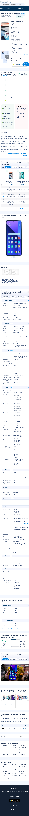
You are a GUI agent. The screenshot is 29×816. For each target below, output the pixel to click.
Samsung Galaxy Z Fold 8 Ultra (6, 766)
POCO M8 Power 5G (14, 773)
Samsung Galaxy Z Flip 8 (15, 769)
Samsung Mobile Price (5, 745)
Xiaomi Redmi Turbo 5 (15, 775)
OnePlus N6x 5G (6, 771)
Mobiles (1, 8)
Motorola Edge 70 (6, 775)
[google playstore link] (14, 802)
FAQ (14, 793)
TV (14, 8)
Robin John (6, 75)
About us (9, 791)
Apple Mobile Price (5, 752)
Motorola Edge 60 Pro (24, 775)
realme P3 (23, 769)
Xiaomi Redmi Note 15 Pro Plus (22, 182)
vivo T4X (13, 771)
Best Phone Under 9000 (23, 752)
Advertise (18, 791)
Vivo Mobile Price (23, 745)
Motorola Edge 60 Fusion (6, 778)
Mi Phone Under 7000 (23, 754)
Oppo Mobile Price (5, 747)
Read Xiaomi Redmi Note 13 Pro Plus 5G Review (16, 154)
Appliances (20, 8)
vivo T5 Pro (14, 778)
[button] (1, 4)
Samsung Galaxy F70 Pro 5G (6, 769)
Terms (26, 791)
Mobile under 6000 (6, 749)
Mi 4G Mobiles (24, 747)
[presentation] (4, 672)
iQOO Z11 (23, 766)
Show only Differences (20, 162)
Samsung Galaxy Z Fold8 (6, 764)
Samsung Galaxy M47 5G (24, 773)
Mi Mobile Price (15, 745)
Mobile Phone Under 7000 (15, 752)
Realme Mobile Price (15, 747)
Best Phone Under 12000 (14, 749)
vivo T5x (22, 771)
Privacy (22, 791)
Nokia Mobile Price (23, 749)
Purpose (13, 791)
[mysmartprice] (5, 2)
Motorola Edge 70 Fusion (15, 766)
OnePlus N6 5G (6, 773)
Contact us (3, 791)
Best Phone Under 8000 (5, 754)
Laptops (8, 8)
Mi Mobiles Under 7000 (14, 754)
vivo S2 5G (14, 764)
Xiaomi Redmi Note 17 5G (23, 764)
